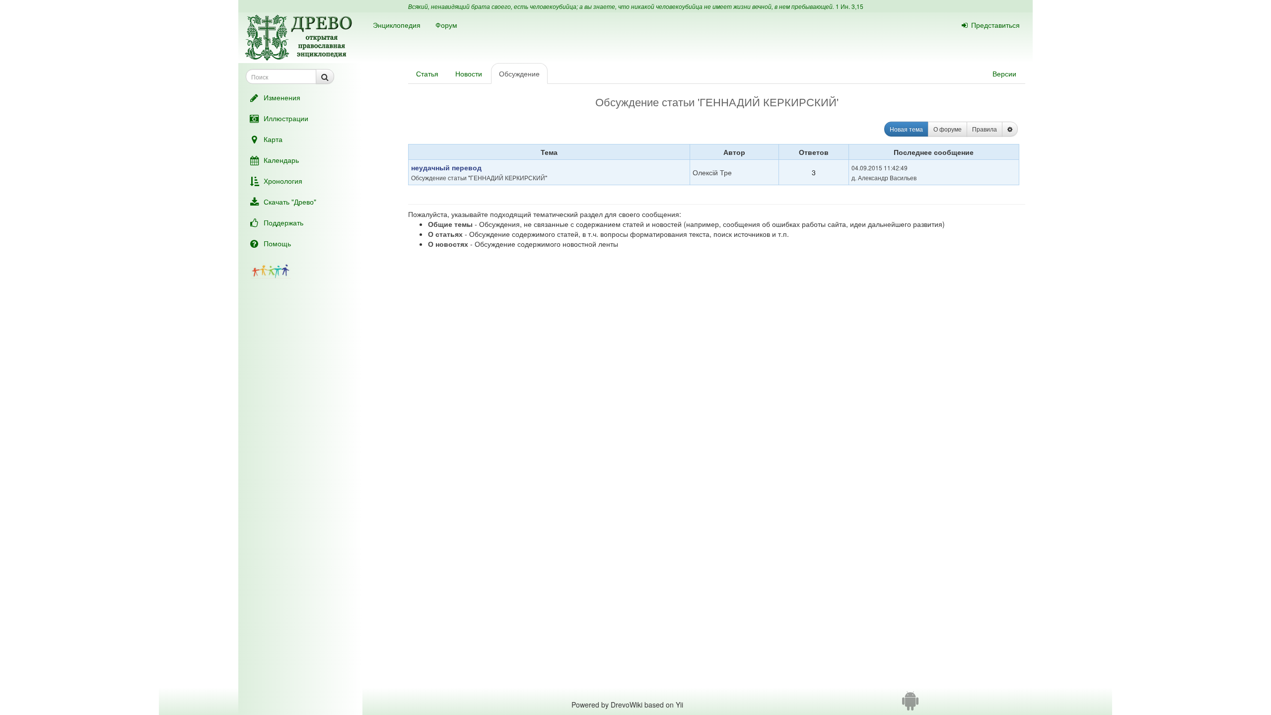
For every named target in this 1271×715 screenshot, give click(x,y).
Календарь (281, 160)
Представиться (995, 25)
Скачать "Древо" (290, 202)
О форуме (947, 129)
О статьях (445, 234)
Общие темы (450, 224)
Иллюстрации (286, 118)
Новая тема (906, 129)
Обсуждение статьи (439, 177)
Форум (446, 25)
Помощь (277, 243)
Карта (273, 139)
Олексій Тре (712, 172)
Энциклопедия (397, 25)
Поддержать (283, 222)
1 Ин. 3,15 (849, 6)
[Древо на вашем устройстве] (910, 705)
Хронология (283, 181)
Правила (984, 129)
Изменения (282, 97)
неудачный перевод (446, 167)
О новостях (448, 244)
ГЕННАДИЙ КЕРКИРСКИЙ (507, 177)
